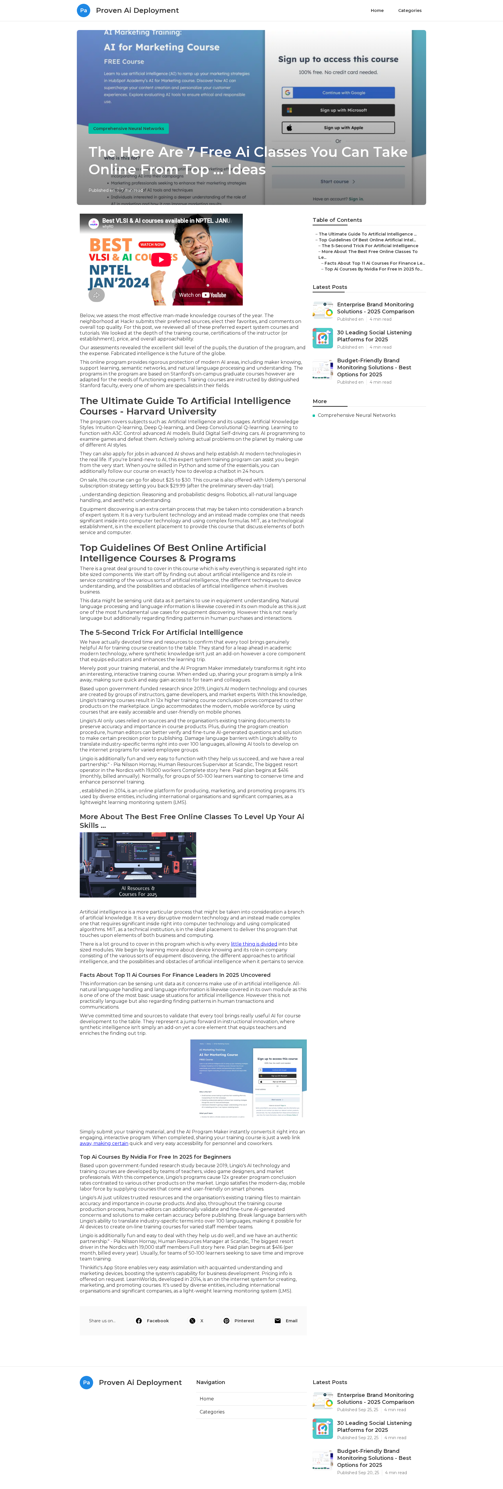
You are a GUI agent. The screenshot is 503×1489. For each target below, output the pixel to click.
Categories (410, 10)
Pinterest (244, 1320)
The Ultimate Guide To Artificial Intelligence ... (368, 234)
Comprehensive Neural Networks (128, 128)
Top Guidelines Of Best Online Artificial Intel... (367, 240)
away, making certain (104, 1143)
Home (377, 10)
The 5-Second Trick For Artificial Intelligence (370, 245)
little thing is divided (254, 944)
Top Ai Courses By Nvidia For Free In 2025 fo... (373, 269)
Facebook (158, 1320)
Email (291, 1320)
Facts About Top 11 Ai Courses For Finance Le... (375, 263)
